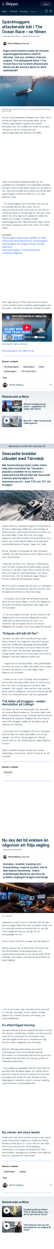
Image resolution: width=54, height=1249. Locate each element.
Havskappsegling (11, 367)
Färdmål (13, 11)
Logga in (46, 4)
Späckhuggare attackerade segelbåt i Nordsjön (24, 238)
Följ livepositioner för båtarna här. (18, 351)
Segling (22, 1171)
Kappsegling (28, 367)
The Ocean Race (28, 371)
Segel (41, 367)
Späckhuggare (10, 371)
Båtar (4, 11)
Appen (34, 11)
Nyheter (43, 11)
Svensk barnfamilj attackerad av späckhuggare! (24, 241)
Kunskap (24, 11)
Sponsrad (8, 772)
